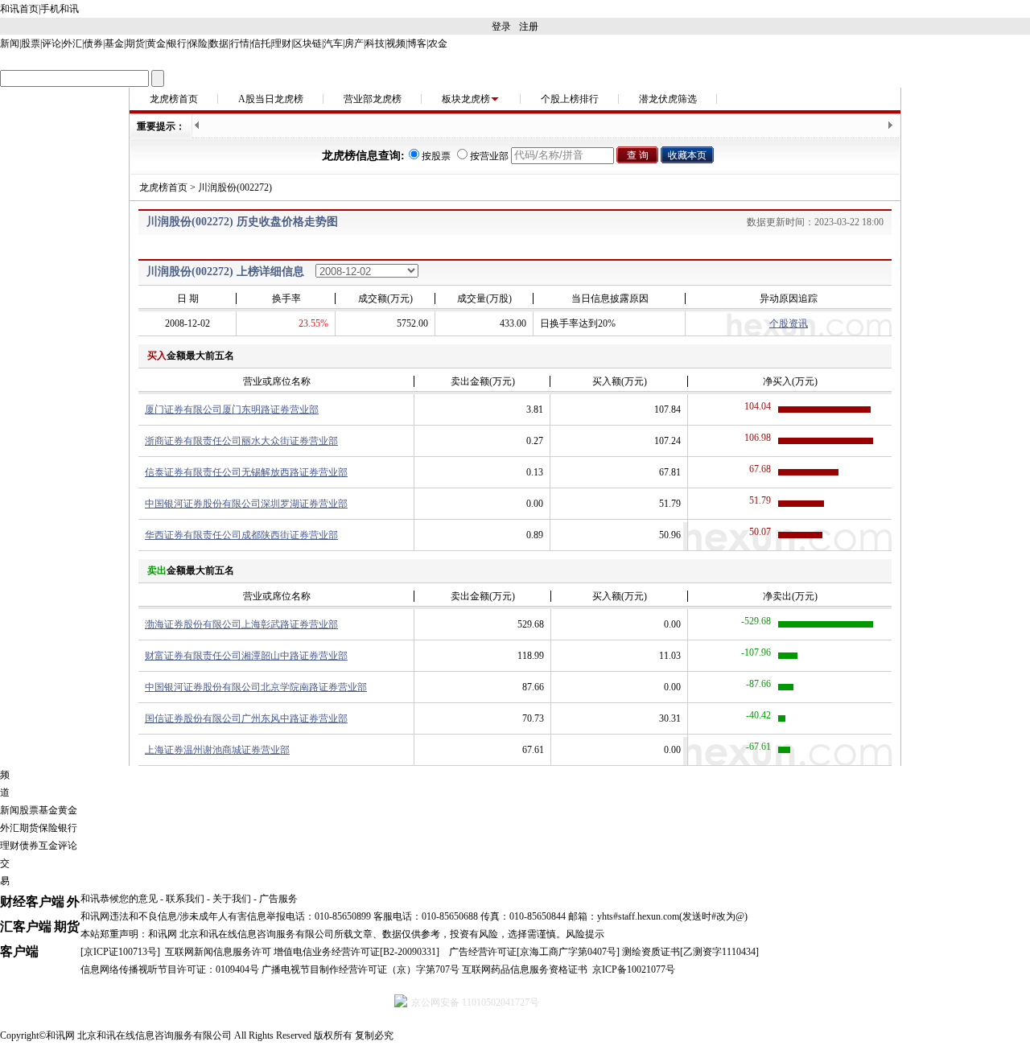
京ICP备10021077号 (633, 969)
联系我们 (185, 898)
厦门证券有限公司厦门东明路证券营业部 (232, 409)
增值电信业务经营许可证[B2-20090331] (356, 951)
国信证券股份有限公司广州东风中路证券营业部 (246, 718)
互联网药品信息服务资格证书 (524, 969)
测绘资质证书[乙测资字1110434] (690, 951)
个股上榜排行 (570, 99)
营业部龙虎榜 (373, 99)
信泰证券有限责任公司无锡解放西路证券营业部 (246, 472)
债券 (93, 43)
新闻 (9, 43)
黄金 (156, 43)
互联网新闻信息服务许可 (218, 951)
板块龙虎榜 (466, 99)
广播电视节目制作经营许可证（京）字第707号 (360, 969)
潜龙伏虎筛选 (668, 99)
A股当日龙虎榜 (270, 99)
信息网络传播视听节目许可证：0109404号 (169, 969)
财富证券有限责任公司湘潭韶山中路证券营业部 (246, 655)
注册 (528, 26)
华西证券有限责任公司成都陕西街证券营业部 (241, 535)
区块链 (307, 43)
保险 (198, 43)
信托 (260, 43)
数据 (219, 43)
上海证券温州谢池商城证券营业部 (217, 749)
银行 (177, 43)
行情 (239, 43)
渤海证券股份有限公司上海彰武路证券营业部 (241, 624)
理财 (281, 43)
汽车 (333, 43)
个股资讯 (788, 323)
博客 (416, 43)
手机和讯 (59, 8)
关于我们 (231, 898)
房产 (354, 43)
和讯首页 (19, 8)
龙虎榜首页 (174, 99)
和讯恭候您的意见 (119, 898)
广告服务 (278, 898)
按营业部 (489, 156)
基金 (114, 43)
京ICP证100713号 (120, 951)
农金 (437, 43)
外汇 (72, 43)
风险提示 (585, 934)
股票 (30, 43)
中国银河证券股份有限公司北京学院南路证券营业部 (256, 687)
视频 (396, 43)
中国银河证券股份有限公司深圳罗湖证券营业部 (246, 503)
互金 (48, 845)
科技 (375, 43)
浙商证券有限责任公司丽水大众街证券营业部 (241, 441)
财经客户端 (32, 901)
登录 (501, 26)
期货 (135, 43)
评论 (51, 43)
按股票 (436, 156)
